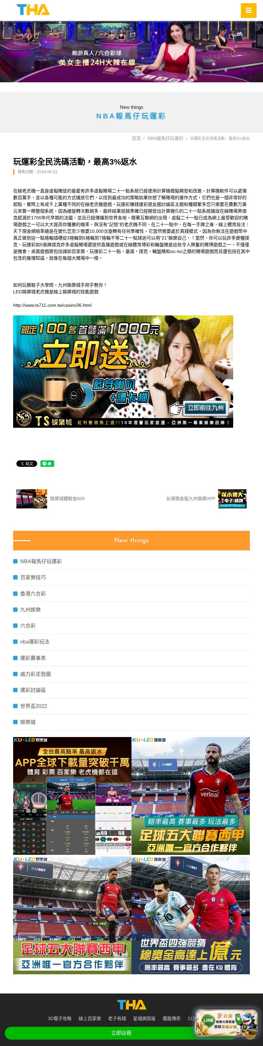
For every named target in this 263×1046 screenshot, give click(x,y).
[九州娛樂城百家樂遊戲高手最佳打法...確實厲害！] (131, 51)
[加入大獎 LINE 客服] (226, 1023)
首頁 (136, 138)
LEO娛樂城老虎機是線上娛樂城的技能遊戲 (55, 291)
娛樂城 (28, 722)
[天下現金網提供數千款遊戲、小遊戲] (33, 10)
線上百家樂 (90, 1018)
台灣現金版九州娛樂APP (191, 498)
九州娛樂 (30, 609)
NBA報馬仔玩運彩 (165, 138)
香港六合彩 (33, 593)
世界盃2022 (33, 706)
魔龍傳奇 (172, 1018)
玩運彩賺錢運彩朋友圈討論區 (145, 204)
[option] (131, 51)
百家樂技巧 (33, 577)
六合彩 (28, 625)
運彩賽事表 (33, 658)
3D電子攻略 (60, 1018)
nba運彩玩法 (34, 642)
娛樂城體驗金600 (67, 498)
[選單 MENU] (249, 10)
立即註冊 (121, 1033)
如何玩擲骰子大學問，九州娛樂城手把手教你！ (60, 285)
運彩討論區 (33, 690)
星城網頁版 (144, 1018)
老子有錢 (117, 1018)
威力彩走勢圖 (35, 674)
